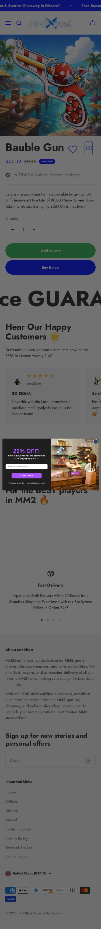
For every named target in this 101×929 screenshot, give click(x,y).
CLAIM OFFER (26, 475)
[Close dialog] (95, 442)
